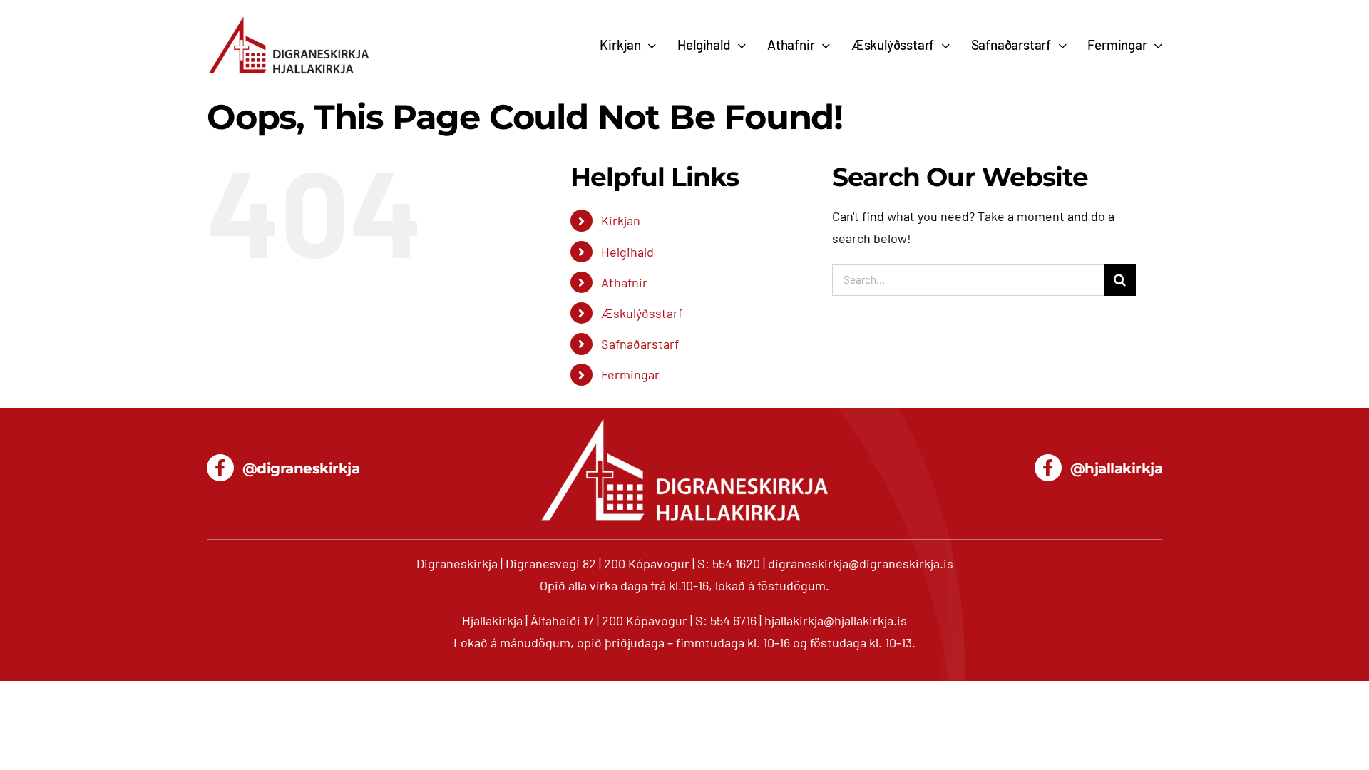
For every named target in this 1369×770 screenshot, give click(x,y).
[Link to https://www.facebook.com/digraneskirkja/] (220, 467)
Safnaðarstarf (640, 343)
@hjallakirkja (1116, 468)
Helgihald (627, 252)
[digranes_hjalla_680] (289, 21)
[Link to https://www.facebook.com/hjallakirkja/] (1048, 467)
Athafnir (624, 282)
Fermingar (630, 374)
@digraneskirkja (301, 468)
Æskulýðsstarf (641, 313)
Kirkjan (620, 220)
